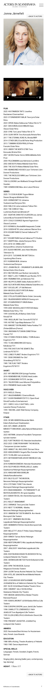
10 (32, 72)
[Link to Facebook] (41, 686)
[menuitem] (40, 5)
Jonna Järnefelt (14, 13)
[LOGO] (19, 5)
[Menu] (40, 5)
